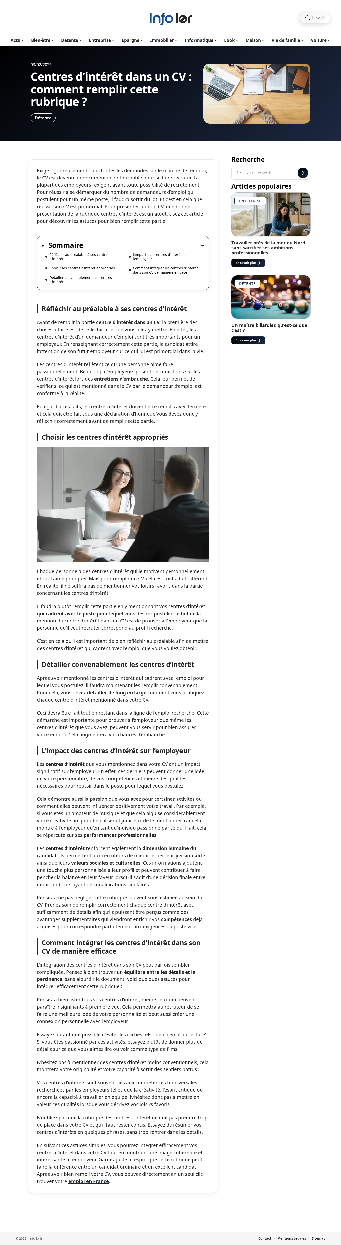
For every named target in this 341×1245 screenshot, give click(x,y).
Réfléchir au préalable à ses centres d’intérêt (79, 256)
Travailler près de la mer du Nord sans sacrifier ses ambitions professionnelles (268, 248)
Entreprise (250, 200)
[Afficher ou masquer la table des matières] (143, 245)
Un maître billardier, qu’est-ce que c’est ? (269, 327)
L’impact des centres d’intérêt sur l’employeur (160, 256)
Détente (43, 118)
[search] (307, 18)
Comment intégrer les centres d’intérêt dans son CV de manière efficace (165, 270)
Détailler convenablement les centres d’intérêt (80, 279)
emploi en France (88, 1181)
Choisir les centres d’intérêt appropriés (82, 268)
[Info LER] (170, 17)
